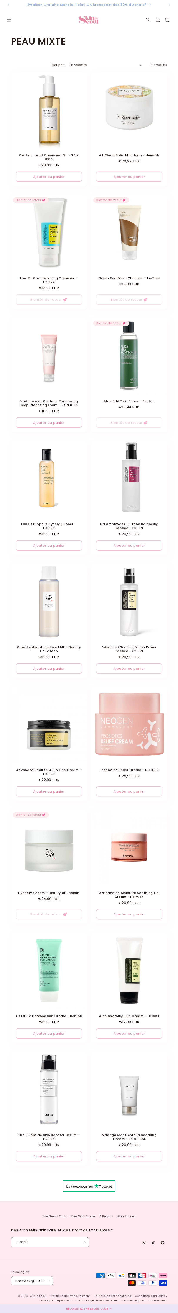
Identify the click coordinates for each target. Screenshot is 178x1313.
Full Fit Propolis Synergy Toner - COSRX (48, 526)
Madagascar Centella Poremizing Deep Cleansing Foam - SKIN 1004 (49, 403)
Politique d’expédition (55, 1300)
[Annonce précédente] (8, 5)
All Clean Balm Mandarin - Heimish (129, 155)
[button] (89, 1308)
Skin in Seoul (37, 1296)
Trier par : (57, 65)
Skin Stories (126, 1216)
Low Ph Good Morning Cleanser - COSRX (48, 280)
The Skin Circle (83, 1216)
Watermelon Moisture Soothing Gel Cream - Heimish (129, 895)
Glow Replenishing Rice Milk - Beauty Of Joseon (49, 649)
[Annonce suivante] (169, 5)
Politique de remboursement (70, 1296)
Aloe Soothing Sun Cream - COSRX (129, 1016)
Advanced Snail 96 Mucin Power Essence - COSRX (129, 649)
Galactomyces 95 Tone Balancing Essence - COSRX (129, 526)
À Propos (106, 1216)
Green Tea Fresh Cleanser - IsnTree (129, 278)
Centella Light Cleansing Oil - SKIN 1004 (49, 157)
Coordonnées (158, 1300)
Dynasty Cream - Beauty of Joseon (48, 893)
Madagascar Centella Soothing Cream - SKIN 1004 (129, 1137)
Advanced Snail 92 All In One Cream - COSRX (49, 772)
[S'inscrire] (84, 1242)
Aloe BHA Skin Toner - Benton (129, 401)
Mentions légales (133, 1300)
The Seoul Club (54, 1216)
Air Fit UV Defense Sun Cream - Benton (48, 1016)
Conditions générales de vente (95, 1300)
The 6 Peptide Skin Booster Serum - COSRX (48, 1137)
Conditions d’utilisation (151, 1296)
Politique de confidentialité (112, 1296)
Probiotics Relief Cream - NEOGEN (129, 770)
